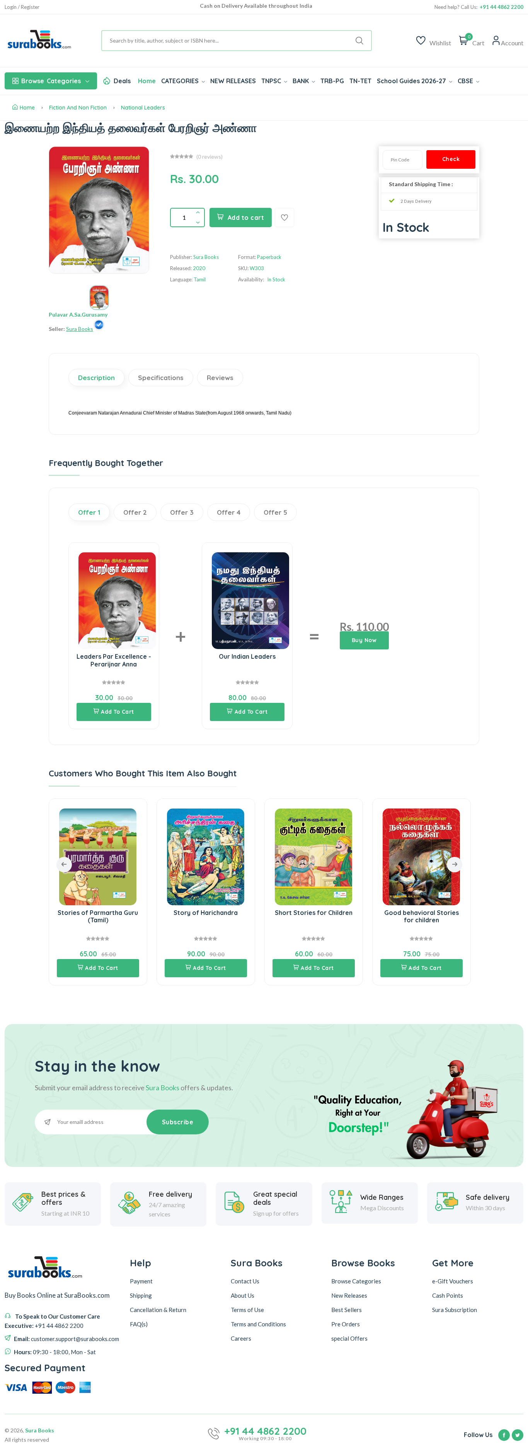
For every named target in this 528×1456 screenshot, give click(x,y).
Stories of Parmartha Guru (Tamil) (98, 916)
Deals (122, 81)
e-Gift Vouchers (452, 1281)
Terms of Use (247, 1309)
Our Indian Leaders (247, 656)
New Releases (349, 1295)
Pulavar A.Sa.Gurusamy (78, 314)
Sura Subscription (454, 1309)
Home (147, 81)
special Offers (349, 1338)
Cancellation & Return (158, 1309)
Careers (241, 1338)
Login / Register (22, 7)
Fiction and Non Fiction (78, 107)
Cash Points (447, 1295)
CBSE (466, 81)
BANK (301, 81)
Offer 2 (135, 512)
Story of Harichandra (206, 912)
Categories (51, 81)
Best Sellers (346, 1309)
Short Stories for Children (314, 912)
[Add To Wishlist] (284, 217)
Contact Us (245, 1281)
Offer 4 (228, 512)
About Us (242, 1295)
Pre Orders (345, 1324)
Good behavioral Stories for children (421, 916)
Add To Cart (117, 711)
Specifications (161, 377)
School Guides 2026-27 (412, 81)
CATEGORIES (180, 81)
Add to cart (246, 217)
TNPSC (272, 81)
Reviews (220, 377)
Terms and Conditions (258, 1324)
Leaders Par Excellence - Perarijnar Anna (114, 660)
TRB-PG (332, 81)
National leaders (143, 107)
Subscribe (178, 1122)
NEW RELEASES (233, 81)
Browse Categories (356, 1281)
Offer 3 (182, 512)
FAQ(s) (139, 1324)
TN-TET (360, 81)
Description (96, 377)
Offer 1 (89, 512)
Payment (141, 1281)
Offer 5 (275, 512)
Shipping (141, 1295)
